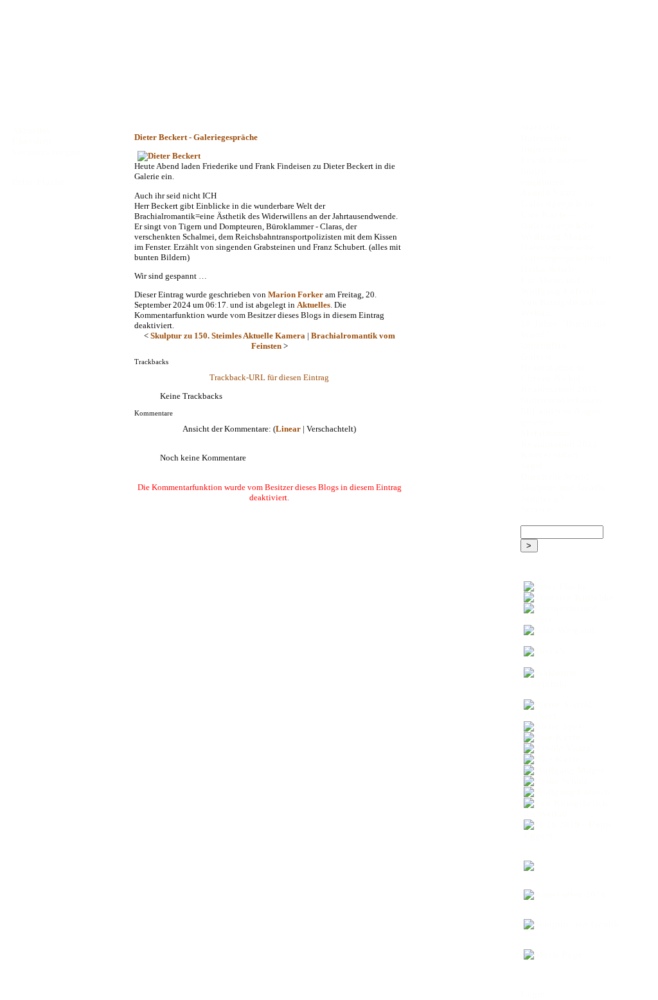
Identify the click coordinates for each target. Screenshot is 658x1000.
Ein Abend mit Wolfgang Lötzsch (558, 285)
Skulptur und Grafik (562, 487)
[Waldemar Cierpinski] (568, 678)
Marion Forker (295, 294)
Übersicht (32, 141)
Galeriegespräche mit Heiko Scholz (565, 263)
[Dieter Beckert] (269, 156)
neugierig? (542, 498)
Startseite (540, 127)
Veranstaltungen (46, 152)
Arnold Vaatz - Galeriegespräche (557, 198)
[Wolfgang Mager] (568, 770)
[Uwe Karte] (568, 737)
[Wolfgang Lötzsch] (568, 792)
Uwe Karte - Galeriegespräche (557, 220)
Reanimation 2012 (559, 444)
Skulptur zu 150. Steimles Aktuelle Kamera (227, 335)
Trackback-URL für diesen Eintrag (269, 377)
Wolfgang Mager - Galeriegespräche (559, 241)
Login (532, 994)
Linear (288, 429)
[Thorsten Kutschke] (568, 597)
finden (533, 171)
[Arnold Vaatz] (568, 748)
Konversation (549, 455)
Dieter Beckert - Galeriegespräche (196, 137)
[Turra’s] (568, 651)
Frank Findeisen (554, 160)
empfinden (542, 182)
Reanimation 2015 (559, 389)
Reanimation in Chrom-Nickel (552, 372)
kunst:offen (543, 345)
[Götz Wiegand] (568, 630)
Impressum (544, 149)
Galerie (536, 356)
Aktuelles (313, 305)
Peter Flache (38, 182)
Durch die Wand (554, 476)
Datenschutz (546, 138)
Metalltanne (545, 433)
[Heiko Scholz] (568, 781)
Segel (531, 466)
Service (535, 509)
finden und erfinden (560, 400)
